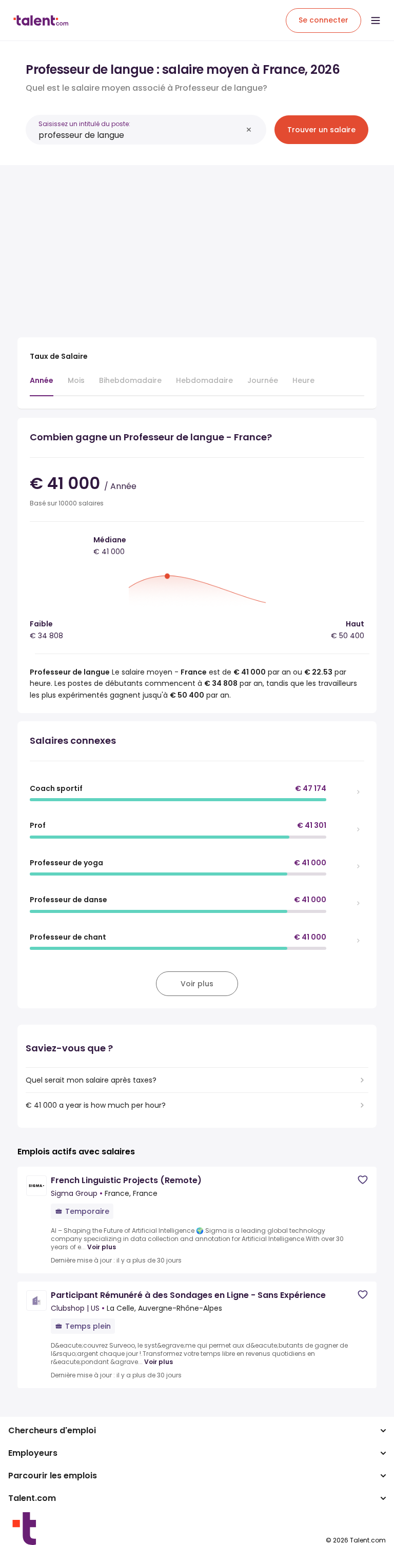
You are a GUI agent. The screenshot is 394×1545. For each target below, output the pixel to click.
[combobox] (140, 135)
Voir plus (101, 1247)
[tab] (41, 385)
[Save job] (363, 1179)
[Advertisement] (197, 245)
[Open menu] (375, 20)
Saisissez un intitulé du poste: (84, 123)
